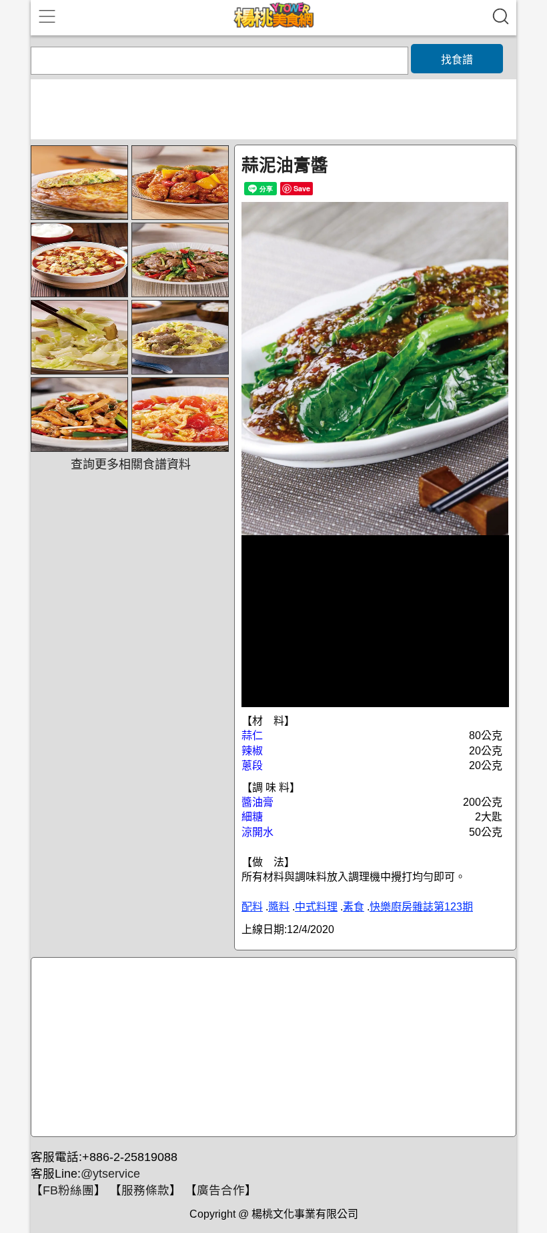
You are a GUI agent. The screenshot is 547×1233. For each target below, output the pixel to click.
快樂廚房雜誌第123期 (421, 906)
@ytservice (110, 1173)
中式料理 (316, 906)
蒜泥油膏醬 (284, 165)
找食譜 (457, 59)
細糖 (252, 816)
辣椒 (252, 750)
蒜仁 (252, 735)
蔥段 (252, 765)
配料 (252, 906)
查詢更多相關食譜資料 (131, 464)
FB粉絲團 (68, 1190)
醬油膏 (257, 802)
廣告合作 (221, 1190)
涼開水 (257, 832)
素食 (353, 906)
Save (302, 188)
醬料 (279, 906)
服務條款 (145, 1190)
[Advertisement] (271, 1047)
